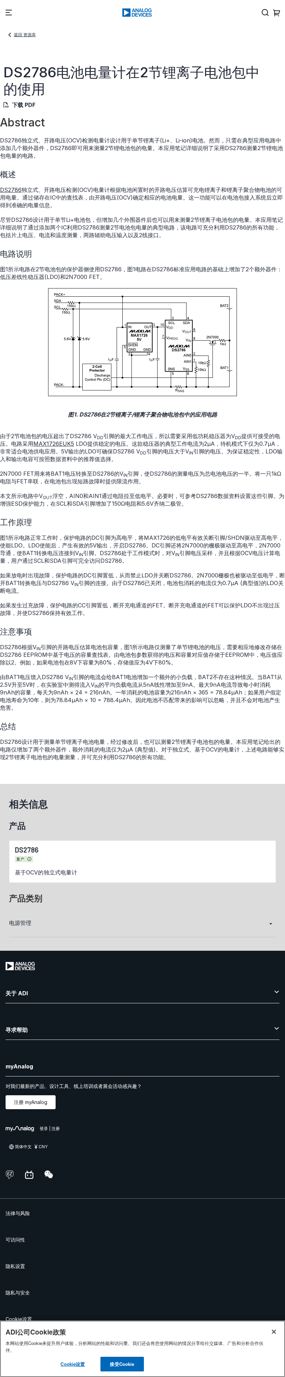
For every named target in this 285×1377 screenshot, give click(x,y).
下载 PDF (23, 104)
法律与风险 (18, 1213)
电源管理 (20, 923)
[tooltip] (29, 859)
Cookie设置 (19, 1319)
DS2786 (11, 189)
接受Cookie (122, 1364)
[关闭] (274, 1331)
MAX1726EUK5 (53, 443)
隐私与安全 (18, 1293)
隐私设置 (15, 1266)
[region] (142, 1349)
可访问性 (15, 1240)
